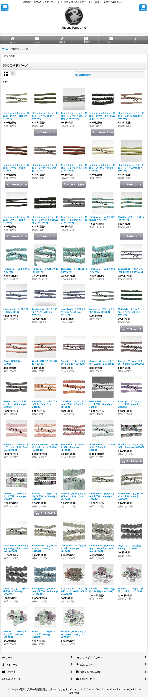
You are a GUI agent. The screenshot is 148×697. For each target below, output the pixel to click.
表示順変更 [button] (85, 74)
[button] (4, 7)
